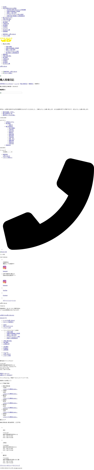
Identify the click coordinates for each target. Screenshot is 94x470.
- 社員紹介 (5, 348)
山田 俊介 (11, 129)
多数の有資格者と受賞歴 (12, 48)
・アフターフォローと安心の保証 (15, 14)
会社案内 (5, 25)
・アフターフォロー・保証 (13, 336)
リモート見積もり (7, 157)
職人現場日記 (9, 126)
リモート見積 (6, 35)
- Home (4, 324)
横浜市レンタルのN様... (9, 115)
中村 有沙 (11, 143)
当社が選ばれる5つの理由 (9, 8)
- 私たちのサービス (8, 326)
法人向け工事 (6, 30)
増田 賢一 (12, 139)
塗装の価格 (9, 46)
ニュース (5, 28)
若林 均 (11, 125)
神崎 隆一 (11, 132)
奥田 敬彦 (11, 135)
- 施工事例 (5, 342)
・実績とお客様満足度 (12, 338)
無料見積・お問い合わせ (9, 34)
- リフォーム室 (7, 327)
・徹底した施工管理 (11, 12)
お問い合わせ (3, 66)
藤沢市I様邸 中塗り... (9, 112)
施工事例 (5, 22)
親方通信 (8, 123)
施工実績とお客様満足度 (12, 52)
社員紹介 (5, 26)
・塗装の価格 (9, 332)
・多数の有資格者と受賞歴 (13, 11)
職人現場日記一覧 (7, 113)
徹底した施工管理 (10, 49)
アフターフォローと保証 (12, 51)
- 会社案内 (5, 346)
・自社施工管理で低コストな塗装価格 (16, 9)
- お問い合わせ (7, 354)
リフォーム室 (6, 20)
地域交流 (8, 145)
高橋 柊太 (11, 142)
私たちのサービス (7, 17)
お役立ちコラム (10, 121)
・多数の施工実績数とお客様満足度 (15, 16)
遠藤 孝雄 (11, 140)
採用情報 (5, 31)
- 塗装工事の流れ (7, 340)
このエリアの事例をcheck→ (10, 389)
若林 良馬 (11, 134)
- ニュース (5, 352)
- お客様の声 (6, 344)
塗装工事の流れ (7, 19)
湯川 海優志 (12, 128)
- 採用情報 (5, 349)
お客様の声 (6, 23)
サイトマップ (16, 465)
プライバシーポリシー (6, 465)
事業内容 (5, 54)
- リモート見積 (7, 355)
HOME (4, 6)
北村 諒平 (11, 131)
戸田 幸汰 (11, 137)
